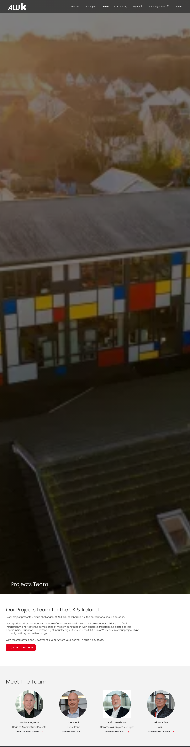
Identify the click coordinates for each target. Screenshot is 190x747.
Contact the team (21, 647)
